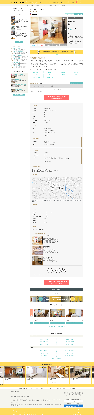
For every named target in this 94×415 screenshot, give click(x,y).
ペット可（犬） (26, 399)
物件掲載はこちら (63, 388)
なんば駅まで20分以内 (69, 350)
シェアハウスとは (29, 388)
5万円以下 (36, 74)
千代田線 (33, 404)
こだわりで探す (55, 2)
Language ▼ (30, 2)
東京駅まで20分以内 (70, 341)
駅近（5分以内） (36, 72)
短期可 (36, 399)
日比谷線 (56, 404)
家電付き (76, 74)
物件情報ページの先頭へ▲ (56, 289)
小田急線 (14, 405)
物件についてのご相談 (71, 388)
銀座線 (26, 404)
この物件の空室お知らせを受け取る (56, 97)
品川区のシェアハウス (52, 5)
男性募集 (16, 399)
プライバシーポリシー (48, 388)
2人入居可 (19, 399)
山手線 (12, 404)
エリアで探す (40, 2)
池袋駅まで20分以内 (44, 344)
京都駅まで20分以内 (44, 355)
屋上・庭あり (76, 72)
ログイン (81, 2)
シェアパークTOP (30, 5)
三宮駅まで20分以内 (70, 353)
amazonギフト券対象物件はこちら (57, 54)
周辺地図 (70, 29)
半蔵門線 (43, 404)
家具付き (63, 72)
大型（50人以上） (55, 399)
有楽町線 (17, 405)
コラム (68, 2)
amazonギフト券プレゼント (41, 400)
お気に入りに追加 (79, 14)
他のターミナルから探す (57, 358)
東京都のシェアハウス (40, 5)
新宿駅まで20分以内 (44, 339)
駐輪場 (63, 74)
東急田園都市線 (47, 404)
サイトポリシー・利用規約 (38, 388)
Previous (32, 30)
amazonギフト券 (50, 77)
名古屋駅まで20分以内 (69, 355)
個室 (50, 74)
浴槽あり (50, 72)
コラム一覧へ (19, 41)
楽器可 (22, 399)
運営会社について (22, 388)
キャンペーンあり (33, 400)
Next (66, 30)
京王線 (15, 404)
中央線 (20, 404)
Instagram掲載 (51, 399)
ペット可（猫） (31, 399)
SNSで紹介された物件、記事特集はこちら (74, 403)
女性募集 (12, 399)
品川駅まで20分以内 (70, 339)
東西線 (17, 404)
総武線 (40, 404)
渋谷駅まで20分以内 (44, 341)
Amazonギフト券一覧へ (19, 94)
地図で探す (62, 2)
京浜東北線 (29, 404)
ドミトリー (49, 400)
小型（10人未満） (36, 77)
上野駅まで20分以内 (70, 344)
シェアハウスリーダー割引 (26, 400)
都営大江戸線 (52, 404)
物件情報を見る (41, 322)
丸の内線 (23, 404)
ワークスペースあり (40, 399)
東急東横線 (36, 404)
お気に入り (74, 2)
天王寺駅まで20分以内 (43, 353)
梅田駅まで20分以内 (44, 350)
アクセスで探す (47, 2)
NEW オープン (46, 399)
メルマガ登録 (56, 388)
